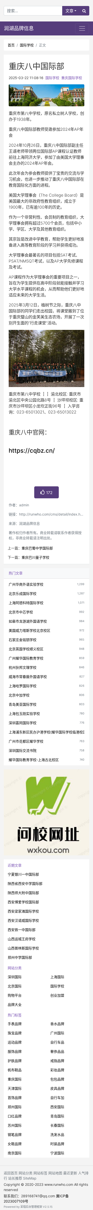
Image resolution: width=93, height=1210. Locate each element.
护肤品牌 (15, 1061)
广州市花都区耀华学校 (26, 741)
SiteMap (29, 1178)
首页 (11, 45)
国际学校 (27, 45)
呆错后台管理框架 (31, 1207)
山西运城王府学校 (21, 939)
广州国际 (57, 1033)
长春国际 (57, 1125)
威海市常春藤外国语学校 (28, 676)
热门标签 (15, 1015)
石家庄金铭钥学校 (22, 640)
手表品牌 (15, 1024)
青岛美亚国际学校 (22, 704)
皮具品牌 (57, 1088)
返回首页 (11, 1173)
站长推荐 (15, 1178)
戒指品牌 (57, 1061)
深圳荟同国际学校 (22, 723)
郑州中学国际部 (20, 957)
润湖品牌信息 (19, 28)
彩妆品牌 (57, 1070)
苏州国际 (15, 1125)
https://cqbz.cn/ (32, 450)
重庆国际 (15, 1079)
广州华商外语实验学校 (26, 584)
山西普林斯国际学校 (23, 948)
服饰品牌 (15, 1051)
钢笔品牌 (15, 1134)
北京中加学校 (19, 695)
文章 (69, 10)
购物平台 (15, 995)
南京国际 (15, 1153)
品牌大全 (15, 1004)
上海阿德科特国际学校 (26, 603)
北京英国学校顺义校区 (26, 649)
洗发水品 (57, 1134)
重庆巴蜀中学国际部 (37, 548)
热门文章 (16, 573)
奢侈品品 (57, 1051)
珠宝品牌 (15, 1033)
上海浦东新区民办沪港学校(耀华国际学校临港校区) (48, 732)
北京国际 (15, 986)
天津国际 (15, 1088)
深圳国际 (15, 977)
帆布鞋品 (15, 1070)
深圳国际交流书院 (22, 750)
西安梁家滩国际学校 (23, 911)
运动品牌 (15, 1042)
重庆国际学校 (71, 78)
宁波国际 (57, 1153)
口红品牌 (15, 1116)
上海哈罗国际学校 (22, 686)
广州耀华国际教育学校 (26, 658)
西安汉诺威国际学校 (23, 920)
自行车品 (57, 1042)
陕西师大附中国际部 (23, 893)
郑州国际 (15, 1107)
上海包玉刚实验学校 (24, 713)
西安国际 (57, 1107)
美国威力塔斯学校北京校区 (29, 630)
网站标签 (40, 1173)
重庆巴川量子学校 (35, 557)
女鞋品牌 (15, 1144)
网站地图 (55, 1173)
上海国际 (57, 977)
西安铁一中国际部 (21, 930)
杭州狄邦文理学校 (22, 667)
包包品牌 (57, 1079)
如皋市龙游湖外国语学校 (28, 621)
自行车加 (57, 1097)
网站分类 (15, 968)
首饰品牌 (15, 1097)
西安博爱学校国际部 (23, 902)
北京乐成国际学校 (22, 593)
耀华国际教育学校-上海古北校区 (34, 760)
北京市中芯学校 (21, 612)
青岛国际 (57, 1116)
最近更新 (70, 1173)
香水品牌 (57, 1024)
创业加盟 (57, 995)
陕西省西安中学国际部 (25, 883)
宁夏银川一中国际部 (23, 874)
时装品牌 (57, 1144)
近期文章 (15, 865)
